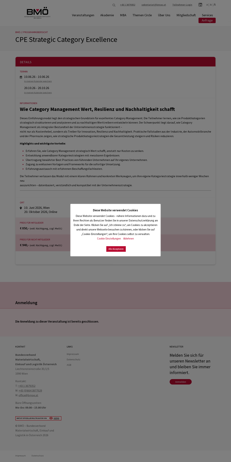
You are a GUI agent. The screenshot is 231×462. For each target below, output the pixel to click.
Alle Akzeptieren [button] (116, 249)
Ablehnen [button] (128, 238)
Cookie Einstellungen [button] (109, 238)
